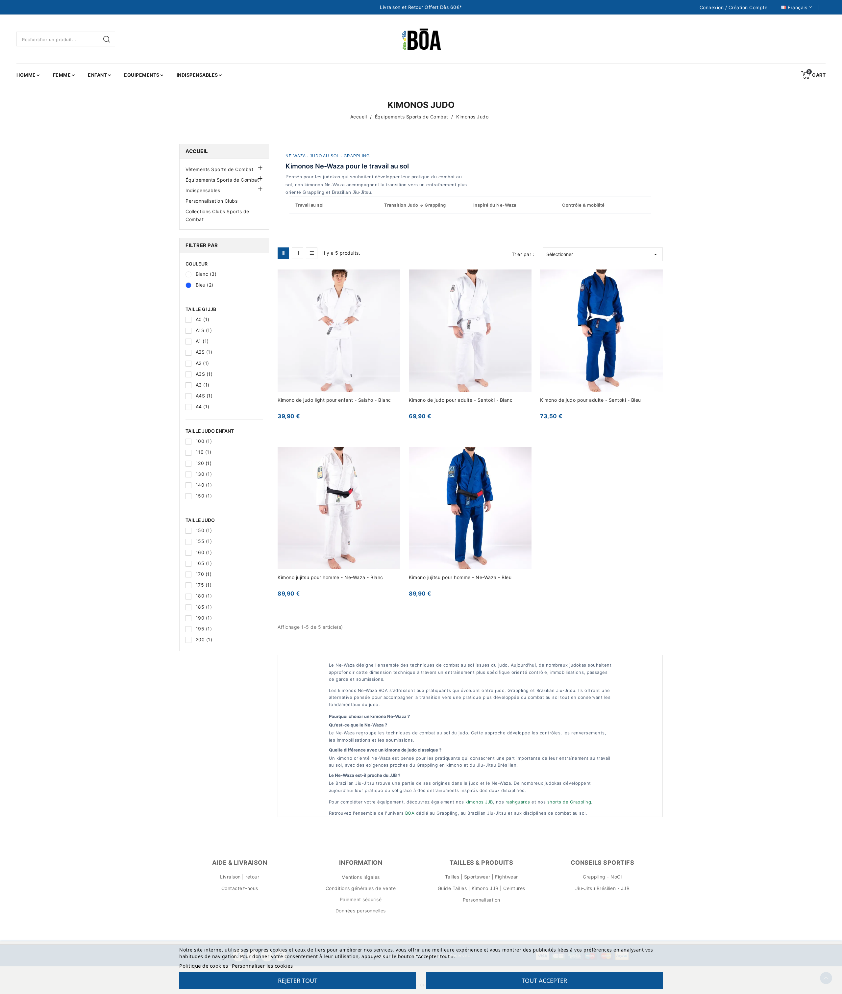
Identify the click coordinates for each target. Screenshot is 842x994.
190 (204, 618)
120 (204, 463)
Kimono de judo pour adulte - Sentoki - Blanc (460, 400)
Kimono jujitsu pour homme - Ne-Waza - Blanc (330, 577)
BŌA (410, 813)
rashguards (518, 801)
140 (204, 485)
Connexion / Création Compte (734, 7)
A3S (204, 374)
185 (204, 607)
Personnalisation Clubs (211, 201)
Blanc (206, 274)
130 (204, 474)
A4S (204, 395)
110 (203, 452)
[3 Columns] (283, 253)
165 (204, 563)
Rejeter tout (297, 980)
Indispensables (203, 190)
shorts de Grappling (569, 801)
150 (204, 495)
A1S (204, 330)
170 (204, 574)
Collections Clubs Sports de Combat (217, 215)
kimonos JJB (479, 801)
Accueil (197, 151)
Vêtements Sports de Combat (219, 169)
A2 (202, 363)
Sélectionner (602, 254)
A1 (202, 341)
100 (204, 441)
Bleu (204, 285)
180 (204, 596)
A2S (204, 352)
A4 (203, 406)
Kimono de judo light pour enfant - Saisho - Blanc (334, 400)
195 (204, 628)
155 (204, 541)
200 (204, 639)
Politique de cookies (203, 965)
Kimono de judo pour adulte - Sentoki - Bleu (590, 400)
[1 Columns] (311, 253)
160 (204, 552)
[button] (259, 167)
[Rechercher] (107, 39)
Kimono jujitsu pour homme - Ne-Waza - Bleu (460, 577)
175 (204, 585)
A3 (203, 385)
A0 (203, 319)
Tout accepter (544, 980)
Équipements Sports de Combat (222, 180)
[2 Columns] (297, 253)
